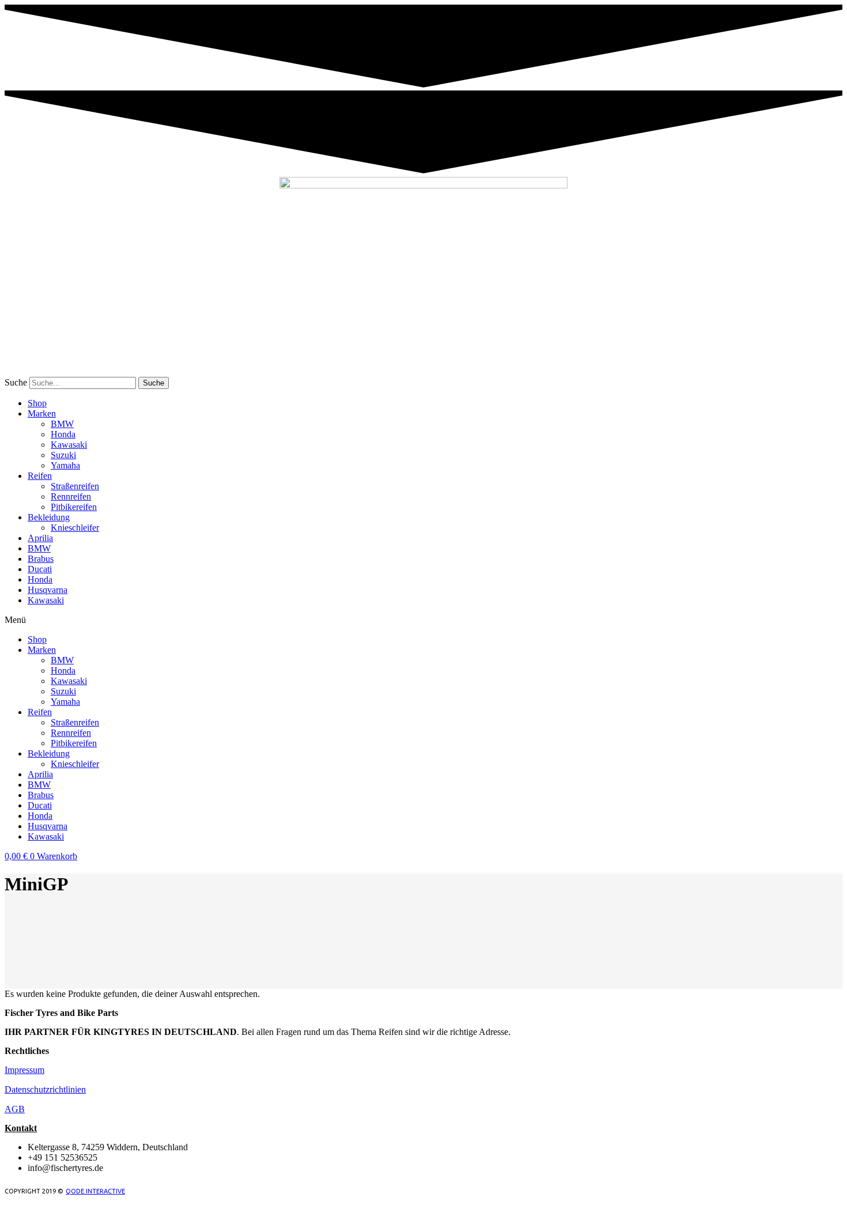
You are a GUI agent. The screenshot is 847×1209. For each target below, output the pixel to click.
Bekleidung (49, 517)
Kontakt (21, 1128)
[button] (423, 620)
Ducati (40, 569)
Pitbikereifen (74, 507)
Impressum (24, 1070)
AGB (15, 1109)
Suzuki (63, 455)
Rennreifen (71, 496)
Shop (37, 403)
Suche (16, 382)
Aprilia (40, 538)
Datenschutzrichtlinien (45, 1089)
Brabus (41, 559)
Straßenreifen (75, 486)
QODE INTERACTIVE (95, 1191)
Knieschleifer (75, 527)
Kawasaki (69, 444)
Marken (42, 413)
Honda (63, 434)
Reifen (40, 476)
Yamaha (65, 465)
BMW (62, 424)
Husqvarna (47, 590)
